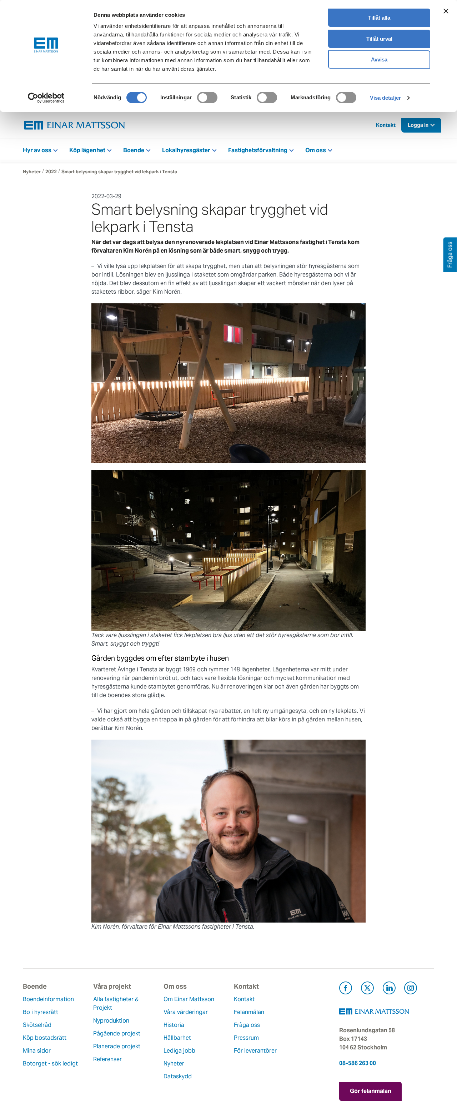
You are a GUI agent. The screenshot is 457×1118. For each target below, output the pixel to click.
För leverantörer (255, 1050)
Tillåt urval (379, 39)
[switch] (207, 97)
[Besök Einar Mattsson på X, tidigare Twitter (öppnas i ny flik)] (367, 989)
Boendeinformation (48, 999)
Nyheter (32, 172)
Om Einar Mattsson (189, 999)
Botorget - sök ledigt (50, 1063)
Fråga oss (247, 1025)
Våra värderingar (186, 1012)
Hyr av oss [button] (37, 150)
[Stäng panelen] (445, 11)
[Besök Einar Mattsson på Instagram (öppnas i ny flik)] (410, 989)
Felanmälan (249, 1012)
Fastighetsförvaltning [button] (257, 150)
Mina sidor (37, 1050)
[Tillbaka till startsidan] (74, 125)
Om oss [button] (315, 150)
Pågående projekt (116, 1033)
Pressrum (246, 1038)
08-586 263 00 (357, 1063)
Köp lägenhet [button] (87, 150)
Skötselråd (37, 1025)
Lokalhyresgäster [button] (186, 150)
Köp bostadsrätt (44, 1038)
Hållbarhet (177, 1038)
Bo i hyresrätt (40, 1012)
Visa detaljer (385, 98)
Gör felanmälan (370, 1091)
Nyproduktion (111, 1020)
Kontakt (386, 125)
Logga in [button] (418, 125)
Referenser (107, 1059)
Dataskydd (178, 1076)
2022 (51, 172)
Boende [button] (133, 150)
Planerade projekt (116, 1046)
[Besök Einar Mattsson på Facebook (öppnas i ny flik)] (345, 989)
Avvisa (379, 59)
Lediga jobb (179, 1050)
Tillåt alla (379, 18)
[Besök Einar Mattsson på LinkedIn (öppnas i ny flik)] (389, 989)
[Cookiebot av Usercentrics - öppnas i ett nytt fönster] (46, 98)
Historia (174, 1025)
